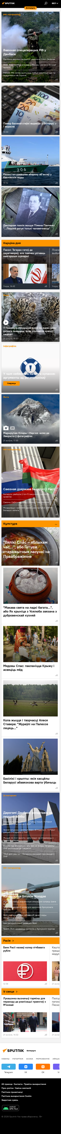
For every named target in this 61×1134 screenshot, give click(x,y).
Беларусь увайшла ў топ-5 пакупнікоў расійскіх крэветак (26, 495)
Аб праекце (7, 1084)
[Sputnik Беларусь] (8, 4)
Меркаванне (43, 1058)
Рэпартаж (17, 1058)
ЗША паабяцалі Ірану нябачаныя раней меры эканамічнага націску (24, 916)
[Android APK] (10, 1108)
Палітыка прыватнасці (12, 1092)
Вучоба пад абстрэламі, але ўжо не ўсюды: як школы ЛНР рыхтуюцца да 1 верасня (28, 847)
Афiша (56, 1058)
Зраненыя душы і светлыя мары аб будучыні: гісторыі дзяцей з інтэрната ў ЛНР (29, 831)
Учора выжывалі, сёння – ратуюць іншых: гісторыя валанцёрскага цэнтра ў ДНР (27, 822)
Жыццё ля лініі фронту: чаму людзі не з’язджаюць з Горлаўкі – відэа (28, 839)
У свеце (8, 992)
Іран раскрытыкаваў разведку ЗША (20, 923)
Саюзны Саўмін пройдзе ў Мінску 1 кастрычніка (26, 502)
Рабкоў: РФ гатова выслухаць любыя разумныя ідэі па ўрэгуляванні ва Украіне (29, 74)
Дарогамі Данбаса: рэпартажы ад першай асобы (28, 815)
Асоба (29, 1058)
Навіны (5, 1058)
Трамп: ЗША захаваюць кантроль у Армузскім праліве (29, 929)
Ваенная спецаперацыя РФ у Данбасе (24, 52)
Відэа (6, 295)
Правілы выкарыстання (35, 1084)
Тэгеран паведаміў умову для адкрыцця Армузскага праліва (28, 908)
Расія (7, 941)
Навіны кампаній (23, 1088)
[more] (57, 79)
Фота (6, 397)
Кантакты (18, 1084)
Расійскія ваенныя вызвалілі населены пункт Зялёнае (29, 59)
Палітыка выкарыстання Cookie (16, 1096)
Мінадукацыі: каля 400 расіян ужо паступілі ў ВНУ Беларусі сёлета (27, 509)
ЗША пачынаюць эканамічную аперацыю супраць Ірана (29, 901)
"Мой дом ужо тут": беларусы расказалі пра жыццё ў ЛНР (28, 855)
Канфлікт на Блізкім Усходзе (24, 896)
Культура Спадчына (30, 524)
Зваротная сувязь (9, 1100)
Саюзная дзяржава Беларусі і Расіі (30, 482)
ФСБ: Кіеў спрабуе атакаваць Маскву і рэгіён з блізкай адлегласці (29, 66)
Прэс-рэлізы (7, 1088)
